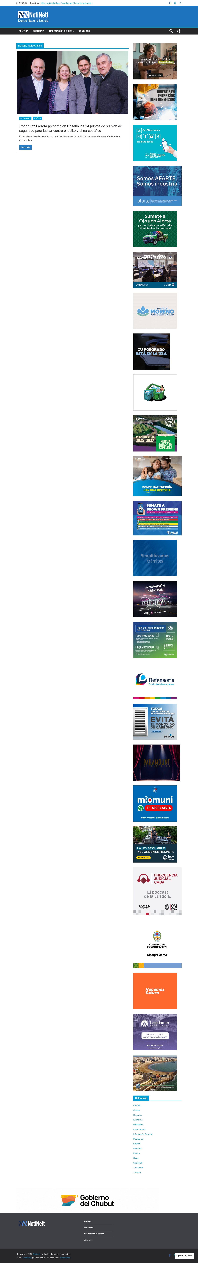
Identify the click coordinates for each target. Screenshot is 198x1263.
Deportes (137, 1115)
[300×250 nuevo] (155, 542)
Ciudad (136, 1105)
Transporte (138, 1167)
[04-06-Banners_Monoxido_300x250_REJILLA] (155, 705)
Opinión (136, 1144)
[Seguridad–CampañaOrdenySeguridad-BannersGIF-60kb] (155, 828)
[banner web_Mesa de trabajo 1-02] (157, 922)
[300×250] (155, 86)
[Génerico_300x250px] (155, 45)
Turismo (137, 1172)
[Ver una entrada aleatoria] (178, 31)
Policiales (137, 1148)
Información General (61, 31)
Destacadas (25, 118)
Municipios (138, 1139)
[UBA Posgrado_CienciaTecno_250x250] (151, 335)
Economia (137, 1120)
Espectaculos (139, 1129)
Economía (38, 31)
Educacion (138, 1124)
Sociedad (137, 1163)
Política (23, 31)
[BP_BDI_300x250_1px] (155, 376)
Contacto (84, 31)
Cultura (136, 1110)
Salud (136, 1158)
